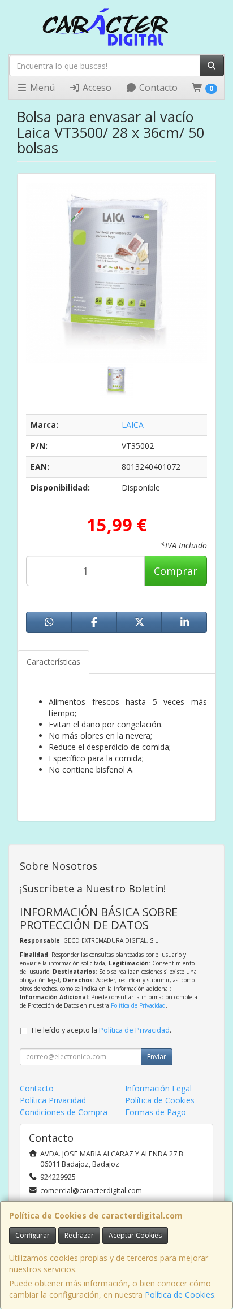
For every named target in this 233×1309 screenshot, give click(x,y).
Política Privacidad (53, 1100)
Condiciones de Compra (63, 1112)
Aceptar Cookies (135, 1235)
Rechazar (79, 1235)
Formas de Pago (155, 1112)
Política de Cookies (179, 1294)
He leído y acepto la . (101, 1030)
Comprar (175, 571)
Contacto (157, 87)
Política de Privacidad (138, 1005)
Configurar (32, 1235)
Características (53, 661)
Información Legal (158, 1088)
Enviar (156, 1056)
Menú (41, 87)
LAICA (133, 424)
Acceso (95, 87)
